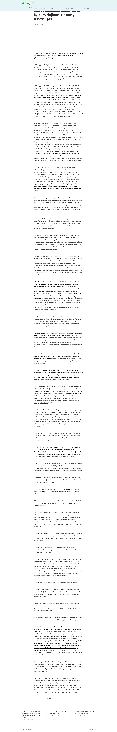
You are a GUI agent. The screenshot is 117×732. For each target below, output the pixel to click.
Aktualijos (30, 7)
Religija (62, 7)
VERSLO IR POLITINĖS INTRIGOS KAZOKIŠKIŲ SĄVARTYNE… (58, 712)
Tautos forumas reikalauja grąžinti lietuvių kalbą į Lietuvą (84, 712)
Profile (45, 701)
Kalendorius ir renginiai (88, 7)
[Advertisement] (58, 37)
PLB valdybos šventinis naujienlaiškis (71, 7)
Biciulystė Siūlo (25, 719)
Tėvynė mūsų (36, 7)
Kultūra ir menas (53, 7)
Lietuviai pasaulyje (43, 7)
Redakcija (23, 7)
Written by (38, 23)
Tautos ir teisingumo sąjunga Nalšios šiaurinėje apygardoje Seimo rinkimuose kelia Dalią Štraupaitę (31, 714)
